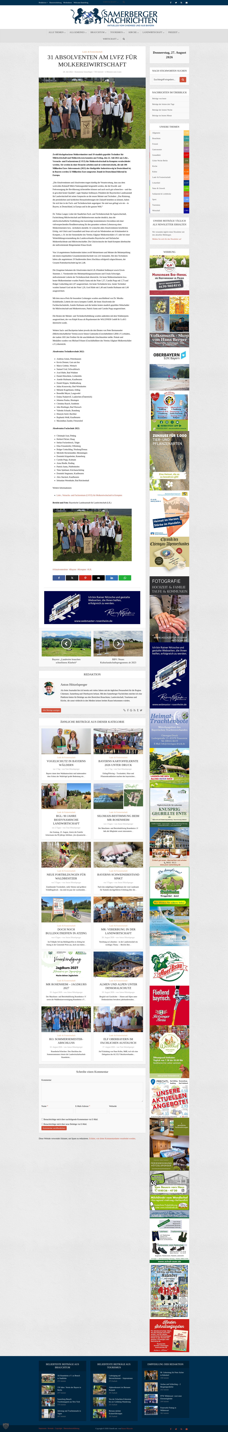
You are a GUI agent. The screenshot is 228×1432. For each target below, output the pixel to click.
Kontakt (51, 1428)
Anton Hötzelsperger (125, 824)
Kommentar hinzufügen (83, 72)
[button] (92, 534)
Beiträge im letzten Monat (162, 116)
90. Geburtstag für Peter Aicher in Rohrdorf (172, 1374)
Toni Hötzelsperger (72, 769)
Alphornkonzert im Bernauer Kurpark (119, 1388)
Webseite (113, 1106)
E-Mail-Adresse (82, 1106)
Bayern (73, 569)
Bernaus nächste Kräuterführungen (115, 1412)
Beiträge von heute (159, 99)
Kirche (133, 32)
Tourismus (116, 32)
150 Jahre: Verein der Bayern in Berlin (69, 1388)
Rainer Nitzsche (127, 1428)
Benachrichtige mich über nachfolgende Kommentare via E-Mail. (71, 1119)
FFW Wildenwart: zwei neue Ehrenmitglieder (171, 1397)
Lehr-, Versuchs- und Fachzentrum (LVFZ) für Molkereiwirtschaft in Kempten (89, 495)
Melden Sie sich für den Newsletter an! (166, 239)
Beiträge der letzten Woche (162, 110)
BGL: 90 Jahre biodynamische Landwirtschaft (66, 819)
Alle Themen (56, 32)
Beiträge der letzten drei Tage (163, 104)
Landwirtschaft (152, 32)
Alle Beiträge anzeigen (51, 710)
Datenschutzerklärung (71, 1428)
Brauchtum (97, 32)
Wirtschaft (110, 39)
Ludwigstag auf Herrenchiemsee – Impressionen (121, 1377)
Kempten (82, 569)
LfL (90, 569)
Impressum (42, 1428)
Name (44, 1106)
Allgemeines (77, 32)
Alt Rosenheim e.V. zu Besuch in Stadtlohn (68, 1377)
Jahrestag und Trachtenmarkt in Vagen (69, 1412)
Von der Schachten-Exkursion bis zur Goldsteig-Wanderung (120, 1400)
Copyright (58, 1428)
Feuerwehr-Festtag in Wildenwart (168, 1409)
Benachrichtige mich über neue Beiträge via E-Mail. (65, 1124)
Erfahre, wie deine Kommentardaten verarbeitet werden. (112, 1138)
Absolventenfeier (61, 569)
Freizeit (172, 32)
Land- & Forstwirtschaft (92, 52)
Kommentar (46, 1080)
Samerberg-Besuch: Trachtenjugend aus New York (68, 1400)
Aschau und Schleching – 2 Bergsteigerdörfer (170, 1385)
